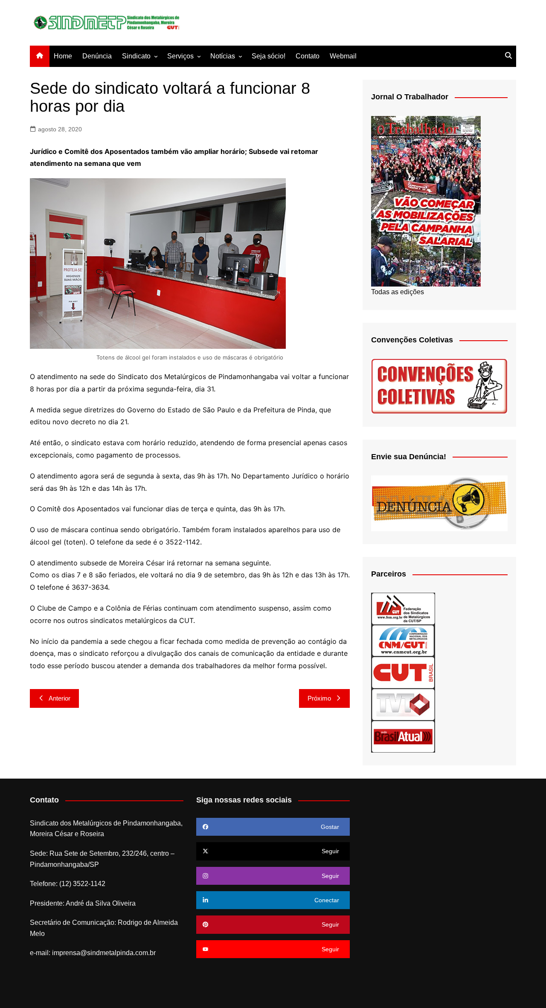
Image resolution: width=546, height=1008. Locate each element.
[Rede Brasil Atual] (403, 736)
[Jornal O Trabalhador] (426, 200)
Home (63, 56)
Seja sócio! (268, 56)
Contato (307, 56)
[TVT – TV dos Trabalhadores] (403, 704)
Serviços (180, 56)
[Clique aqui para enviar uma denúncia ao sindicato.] (439, 503)
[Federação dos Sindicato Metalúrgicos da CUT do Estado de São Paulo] (403, 608)
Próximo (319, 698)
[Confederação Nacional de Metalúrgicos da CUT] (403, 640)
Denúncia (97, 56)
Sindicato (136, 56)
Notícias (222, 56)
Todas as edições (397, 291)
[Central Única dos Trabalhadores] (403, 672)
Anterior (59, 698)
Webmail (343, 56)
